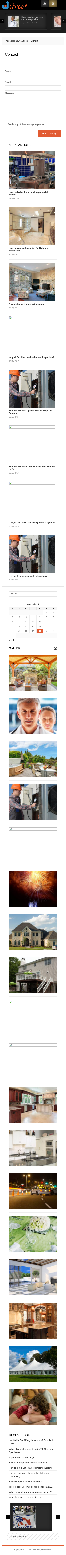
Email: (8, 82)
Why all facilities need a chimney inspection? (31, 357)
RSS (53, 3)
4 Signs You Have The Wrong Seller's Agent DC (32, 522)
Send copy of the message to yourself (26, 124)
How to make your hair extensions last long (31, 1467)
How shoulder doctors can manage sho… (32, 18)
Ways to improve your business (25, 1497)
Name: (8, 71)
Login (45, 3)
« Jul (11, 640)
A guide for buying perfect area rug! (26, 304)
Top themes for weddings (21, 1457)
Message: (9, 93)
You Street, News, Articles (17, 41)
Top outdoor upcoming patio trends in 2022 (31, 1486)
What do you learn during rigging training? (30, 1492)
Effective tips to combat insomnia (25, 1481)
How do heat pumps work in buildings (28, 576)
